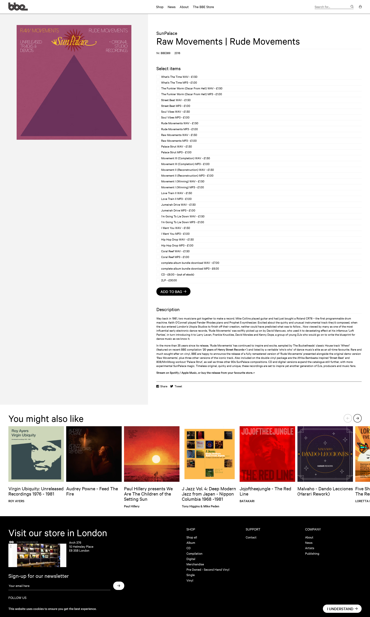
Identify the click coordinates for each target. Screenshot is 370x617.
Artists (309, 548)
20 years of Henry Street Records (223, 349)
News (172, 7)
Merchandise (195, 564)
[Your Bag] (360, 7)
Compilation (194, 553)
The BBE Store (203, 7)
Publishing (312, 553)
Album (190, 542)
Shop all (191, 537)
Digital (190, 559)
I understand (340, 608)
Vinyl (189, 580)
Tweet (178, 386)
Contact (251, 537)
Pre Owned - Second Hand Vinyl (207, 569)
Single (190, 575)
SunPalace (166, 33)
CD (188, 548)
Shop (159, 7)
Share (163, 386)
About (184, 7)
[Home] (18, 9)
